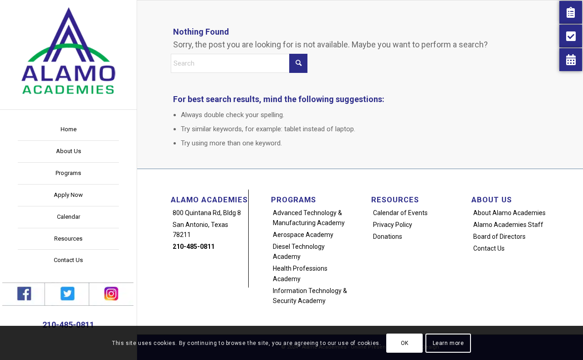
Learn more (448, 342)
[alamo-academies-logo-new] (68, 50)
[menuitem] (68, 130)
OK (405, 342)
